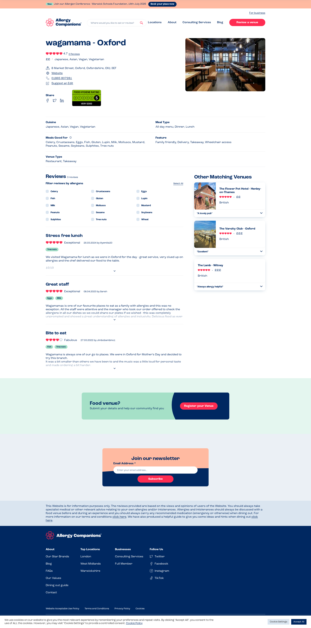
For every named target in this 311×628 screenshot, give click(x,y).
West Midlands (90, 563)
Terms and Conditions (97, 609)
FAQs (49, 571)
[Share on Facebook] (47, 100)
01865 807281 (61, 78)
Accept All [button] (298, 622)
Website (57, 73)
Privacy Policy (122, 609)
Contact (51, 592)
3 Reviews (74, 54)
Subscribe (155, 479)
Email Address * (124, 463)
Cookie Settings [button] (278, 622)
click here (119, 516)
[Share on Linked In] (62, 100)
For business (257, 13)
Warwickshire (90, 571)
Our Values (53, 578)
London (85, 556)
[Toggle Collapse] (261, 213)
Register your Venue (198, 406)
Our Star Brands (57, 556)
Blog (220, 22)
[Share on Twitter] (55, 100)
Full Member (123, 563)
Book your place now (162, 4)
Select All (178, 183)
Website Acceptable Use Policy (62, 609)
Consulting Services (196, 22)
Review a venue (247, 22)
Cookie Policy (134, 623)
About (172, 22)
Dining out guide (57, 585)
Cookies (140, 609)
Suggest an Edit (62, 83)
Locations (155, 22)
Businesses (123, 549)
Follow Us (156, 549)
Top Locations (90, 549)
